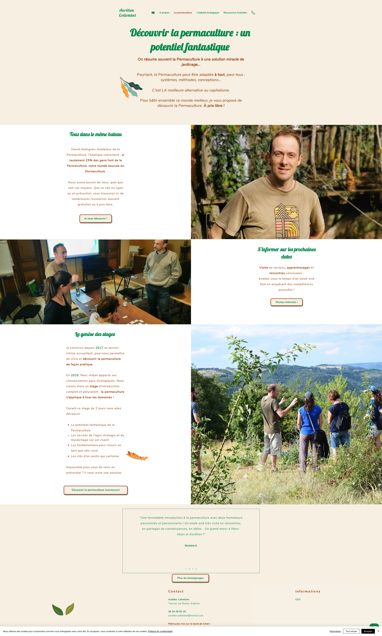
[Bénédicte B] (189, 568)
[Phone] (253, 12)
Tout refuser (351, 631)
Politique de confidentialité (160, 631)
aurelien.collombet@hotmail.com (186, 615)
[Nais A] (192, 569)
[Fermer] (378, 631)
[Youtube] (153, 12)
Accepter (368, 631)
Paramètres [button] (335, 631)
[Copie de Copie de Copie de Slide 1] (196, 568)
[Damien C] (185, 568)
